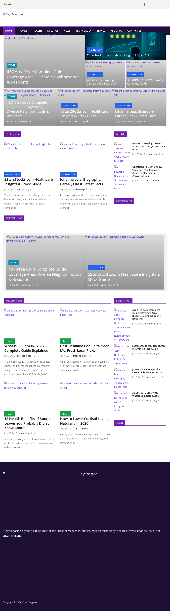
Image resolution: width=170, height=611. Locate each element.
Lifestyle (52, 30)
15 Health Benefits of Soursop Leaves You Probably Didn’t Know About (29, 423)
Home (8, 30)
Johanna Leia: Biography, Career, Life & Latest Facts (103, 81)
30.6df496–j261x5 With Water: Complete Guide (145, 81)
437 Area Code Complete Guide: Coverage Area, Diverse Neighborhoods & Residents (43, 77)
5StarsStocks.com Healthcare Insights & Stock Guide (119, 55)
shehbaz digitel (81, 121)
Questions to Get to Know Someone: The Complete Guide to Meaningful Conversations (147, 171)
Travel (101, 30)
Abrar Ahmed (26, 121)
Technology (83, 30)
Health (37, 30)
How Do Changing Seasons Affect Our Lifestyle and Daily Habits (149, 146)
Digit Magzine (29, 602)
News (67, 30)
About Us (116, 30)
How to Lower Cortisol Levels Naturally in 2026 (84, 420)
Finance (23, 30)
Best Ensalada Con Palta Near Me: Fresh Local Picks (84, 348)
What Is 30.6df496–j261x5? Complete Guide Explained (26, 348)
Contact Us (134, 30)
